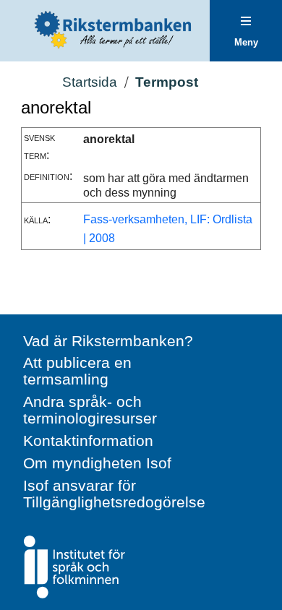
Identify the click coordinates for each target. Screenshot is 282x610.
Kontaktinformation (88, 440)
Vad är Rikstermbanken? (108, 340)
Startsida (89, 82)
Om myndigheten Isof (97, 463)
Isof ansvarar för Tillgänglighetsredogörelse (114, 493)
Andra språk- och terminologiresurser (90, 409)
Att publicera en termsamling (77, 370)
